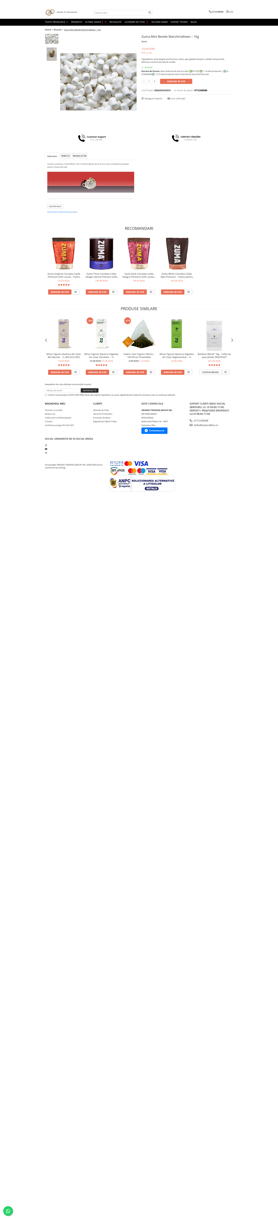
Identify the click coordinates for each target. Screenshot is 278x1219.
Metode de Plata (101, 410)
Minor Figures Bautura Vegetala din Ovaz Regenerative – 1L (177, 356)
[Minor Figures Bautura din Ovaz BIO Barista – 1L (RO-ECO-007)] (63, 334)
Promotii (76, 21)
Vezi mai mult (55, 206)
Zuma (144, 41)
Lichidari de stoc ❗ (136, 21)
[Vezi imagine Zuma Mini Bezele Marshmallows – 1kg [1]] (51, 54)
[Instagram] (46, 452)
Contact (48, 421)
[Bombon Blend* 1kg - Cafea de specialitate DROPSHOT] (214, 334)
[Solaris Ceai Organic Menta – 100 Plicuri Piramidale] (139, 334)
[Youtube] (46, 449)
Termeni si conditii (53, 410)
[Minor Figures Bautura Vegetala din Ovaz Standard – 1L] (101, 334)
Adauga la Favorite (153, 98)
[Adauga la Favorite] (75, 292)
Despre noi (50, 413)
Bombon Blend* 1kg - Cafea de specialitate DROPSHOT (214, 356)
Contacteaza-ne (156, 430)
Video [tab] (65, 155)
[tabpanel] (98, 81)
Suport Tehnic (179, 21)
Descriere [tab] (52, 156)
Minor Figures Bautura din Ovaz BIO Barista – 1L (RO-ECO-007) (63, 356)
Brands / (59, 29)
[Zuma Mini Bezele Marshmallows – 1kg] (98, 81)
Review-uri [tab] (79, 155)
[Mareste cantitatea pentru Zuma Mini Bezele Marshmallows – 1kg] (154, 81)
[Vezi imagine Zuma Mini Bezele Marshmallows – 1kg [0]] (51, 39)
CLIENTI (97, 403)
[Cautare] (150, 12)
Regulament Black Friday (105, 421)
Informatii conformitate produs (62, 211)
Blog (194, 21)
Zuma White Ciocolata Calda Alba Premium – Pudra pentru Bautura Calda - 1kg (177, 275)
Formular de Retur (102, 417)
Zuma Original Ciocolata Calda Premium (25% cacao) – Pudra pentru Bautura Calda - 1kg (63, 275)
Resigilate (116, 21)
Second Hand (159, 21)
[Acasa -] (61, 12)
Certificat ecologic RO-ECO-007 (59, 425)
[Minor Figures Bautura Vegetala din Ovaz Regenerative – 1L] (176, 334)
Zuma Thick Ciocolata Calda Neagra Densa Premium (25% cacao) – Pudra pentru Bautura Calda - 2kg (101, 275)
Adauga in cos (176, 81)
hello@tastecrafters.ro (205, 425)
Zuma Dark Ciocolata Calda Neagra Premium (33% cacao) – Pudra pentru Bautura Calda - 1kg (139, 275)
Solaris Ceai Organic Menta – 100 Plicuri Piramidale (139, 356)
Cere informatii (177, 98)
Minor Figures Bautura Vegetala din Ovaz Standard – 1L (101, 356)
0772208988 (200, 420)
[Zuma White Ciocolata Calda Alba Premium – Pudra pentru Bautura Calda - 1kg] (176, 253)
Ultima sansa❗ (94, 21)
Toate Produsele (55, 21)
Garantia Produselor (102, 413)
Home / (49, 29)
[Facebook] (46, 445)
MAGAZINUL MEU (55, 403)
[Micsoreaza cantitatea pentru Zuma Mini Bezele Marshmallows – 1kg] (143, 81)
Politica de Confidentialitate (58, 417)
